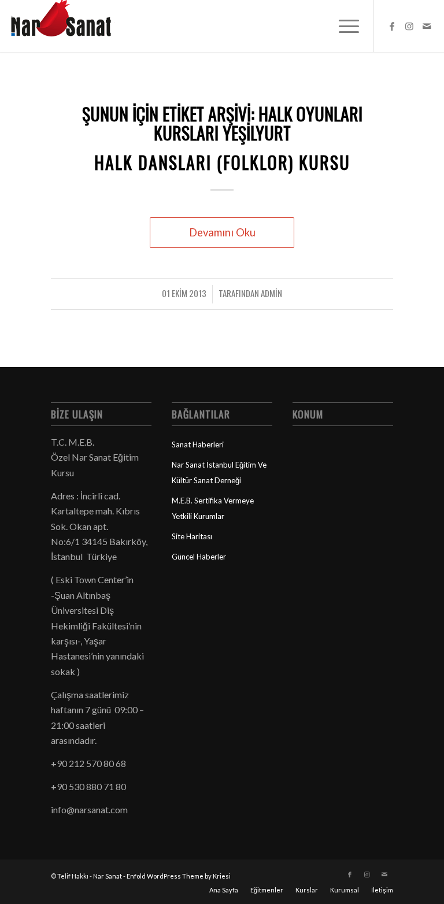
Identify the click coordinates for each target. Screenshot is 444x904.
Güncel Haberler (199, 556)
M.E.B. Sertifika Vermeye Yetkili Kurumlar (213, 508)
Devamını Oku (222, 232)
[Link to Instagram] (409, 26)
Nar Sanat (107, 876)
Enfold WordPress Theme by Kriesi (179, 876)
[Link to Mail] (426, 26)
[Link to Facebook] (392, 26)
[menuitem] (343, 26)
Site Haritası (192, 536)
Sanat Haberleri (198, 444)
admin (271, 293)
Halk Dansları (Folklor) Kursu (222, 162)
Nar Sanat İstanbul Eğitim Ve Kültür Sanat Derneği (219, 472)
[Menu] (343, 26)
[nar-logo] (68, 26)
